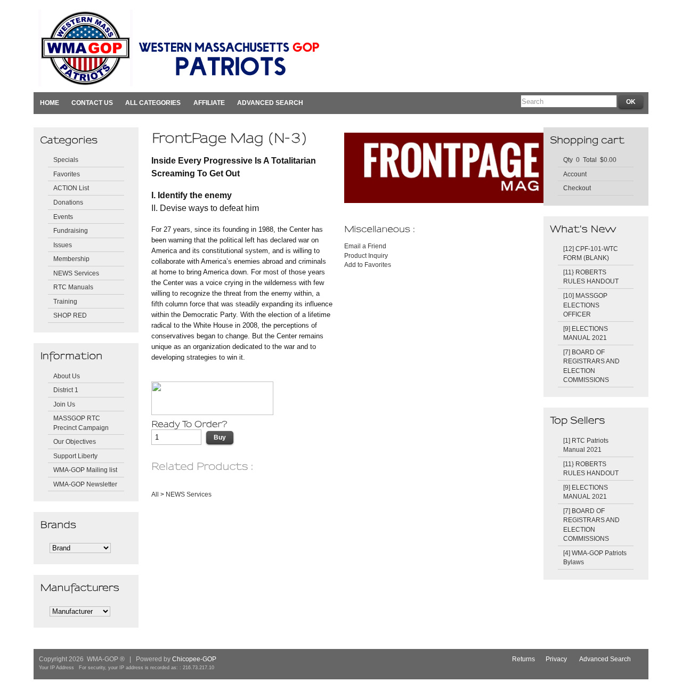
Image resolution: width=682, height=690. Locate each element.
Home (49, 102)
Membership (71, 258)
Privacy (556, 658)
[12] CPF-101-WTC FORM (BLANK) (590, 253)
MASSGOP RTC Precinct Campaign (81, 423)
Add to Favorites (367, 264)
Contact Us (92, 102)
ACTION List (71, 187)
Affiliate (209, 102)
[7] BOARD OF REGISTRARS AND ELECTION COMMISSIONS (591, 366)
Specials (65, 159)
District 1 (65, 389)
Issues (62, 244)
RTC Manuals (73, 286)
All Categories (153, 102)
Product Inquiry (366, 255)
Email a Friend (365, 245)
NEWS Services (76, 273)
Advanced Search (270, 102)
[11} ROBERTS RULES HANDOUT (591, 277)
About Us (66, 375)
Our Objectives (74, 441)
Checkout (577, 187)
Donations (68, 202)
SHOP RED (70, 315)
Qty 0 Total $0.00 (589, 159)
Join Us (64, 404)
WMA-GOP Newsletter (85, 484)
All (155, 494)
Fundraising (70, 230)
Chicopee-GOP (194, 658)
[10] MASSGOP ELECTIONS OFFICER (585, 305)
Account (575, 174)
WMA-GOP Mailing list (85, 469)
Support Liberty (75, 455)
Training (65, 301)
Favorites (66, 174)
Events (63, 216)
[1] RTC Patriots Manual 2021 (585, 445)
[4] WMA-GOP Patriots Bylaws (595, 557)
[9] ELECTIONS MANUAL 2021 (585, 333)
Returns (523, 658)
